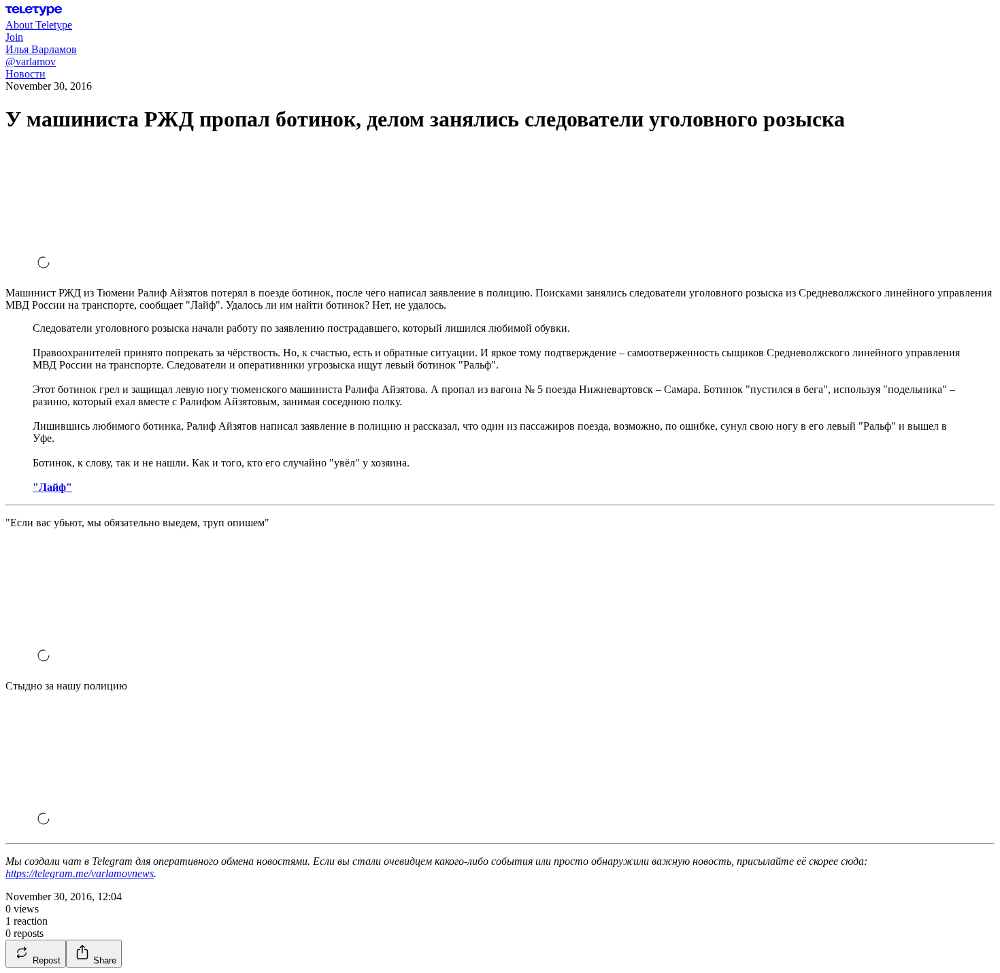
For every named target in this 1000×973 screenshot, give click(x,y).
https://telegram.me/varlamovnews (79, 873)
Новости (25, 74)
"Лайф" (52, 487)
